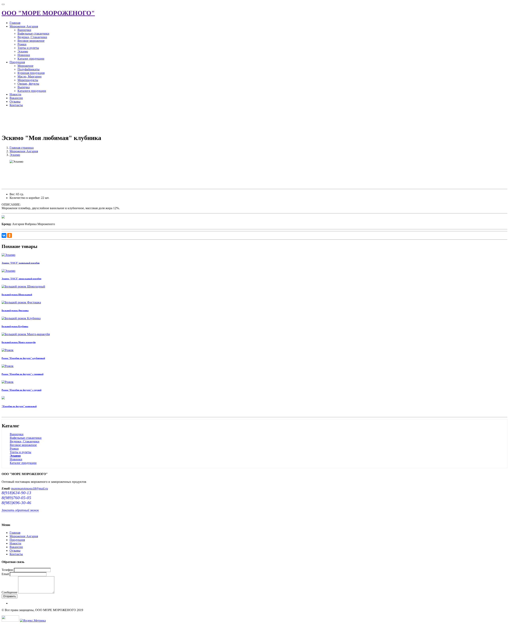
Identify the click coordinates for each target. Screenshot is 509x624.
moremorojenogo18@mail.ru (29, 488)
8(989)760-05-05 (16, 497)
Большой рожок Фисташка (15, 310)
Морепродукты (27, 80)
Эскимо (22, 51)
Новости (15, 94)
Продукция (17, 62)
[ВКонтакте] (4, 235)
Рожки (21, 44)
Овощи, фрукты (28, 83)
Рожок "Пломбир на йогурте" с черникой (22, 374)
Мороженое (25, 65)
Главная (15, 22)
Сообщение (9, 592)
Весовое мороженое (31, 40)
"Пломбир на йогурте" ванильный (19, 406)
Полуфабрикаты (28, 69)
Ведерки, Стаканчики (32, 37)
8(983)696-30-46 (16, 502)
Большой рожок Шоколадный (17, 294)
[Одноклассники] (9, 235)
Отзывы (15, 101)
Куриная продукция (31, 73)
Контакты (16, 105)
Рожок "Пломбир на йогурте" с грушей (21, 390)
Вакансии (16, 98)
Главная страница (22, 147)
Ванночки (24, 30)
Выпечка (23, 87)
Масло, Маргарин (29, 76)
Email (5, 574)
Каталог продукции (30, 58)
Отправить (9, 596)
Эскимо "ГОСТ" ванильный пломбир (21, 263)
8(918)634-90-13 (16, 492)
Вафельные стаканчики (33, 33)
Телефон (7, 570)
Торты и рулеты (28, 48)
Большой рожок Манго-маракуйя (19, 342)
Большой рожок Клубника (15, 326)
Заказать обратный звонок (20, 510)
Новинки (23, 55)
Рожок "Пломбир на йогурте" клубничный (23, 358)
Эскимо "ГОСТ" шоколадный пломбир (21, 278)
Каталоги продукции (31, 90)
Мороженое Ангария (24, 26)
